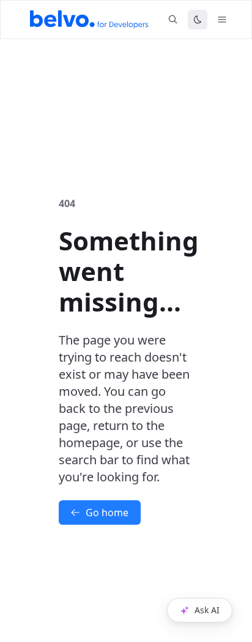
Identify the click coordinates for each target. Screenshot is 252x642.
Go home (107, 512)
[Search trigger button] (173, 19)
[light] (197, 19)
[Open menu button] (222, 19)
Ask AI (207, 610)
